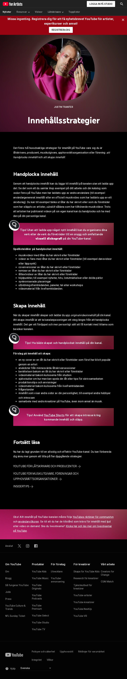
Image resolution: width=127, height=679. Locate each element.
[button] (122, 4)
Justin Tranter (63, 107)
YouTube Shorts (54, 415)
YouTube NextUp (83, 609)
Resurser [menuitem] (22, 12)
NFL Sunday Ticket (15, 616)
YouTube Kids (39, 571)
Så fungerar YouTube (17, 585)
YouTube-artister (83, 595)
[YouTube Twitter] (19, 546)
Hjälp (13, 668)
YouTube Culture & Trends (15, 607)
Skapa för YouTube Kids (87, 571)
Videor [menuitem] (38, 12)
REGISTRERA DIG (61, 30)
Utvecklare (57, 571)
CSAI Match (107, 581)
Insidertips (21, 486)
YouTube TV (38, 629)
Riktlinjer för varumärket (91, 651)
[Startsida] (12, 4)
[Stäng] (124, 19)
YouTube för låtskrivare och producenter (45, 466)
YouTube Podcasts (37, 597)
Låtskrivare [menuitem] (54, 12)
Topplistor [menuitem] (74, 12)
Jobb (8, 592)
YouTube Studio (40, 622)
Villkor (50, 660)
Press (8, 599)
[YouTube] (14, 655)
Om (7, 571)
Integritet (37, 660)
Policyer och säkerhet (43, 651)
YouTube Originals (37, 587)
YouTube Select (40, 615)
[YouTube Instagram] (27, 546)
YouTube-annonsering (57, 580)
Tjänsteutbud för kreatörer (83, 587)
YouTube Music (40, 578)
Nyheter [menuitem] (7, 12)
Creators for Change (107, 573)
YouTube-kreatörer (84, 602)
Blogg (8, 578)
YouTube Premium (37, 607)
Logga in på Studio (100, 4)
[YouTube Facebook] (36, 546)
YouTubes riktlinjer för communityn (93, 517)
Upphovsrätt (66, 651)
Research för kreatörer (86, 578)
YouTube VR (80, 616)
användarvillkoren (28, 521)
